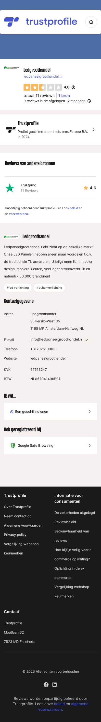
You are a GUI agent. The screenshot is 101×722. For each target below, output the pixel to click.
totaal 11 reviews (39, 95)
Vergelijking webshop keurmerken (21, 548)
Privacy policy (15, 534)
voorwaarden (18, 214)
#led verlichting (18, 287)
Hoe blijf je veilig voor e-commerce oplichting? (73, 554)
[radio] (27, 87)
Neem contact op (18, 516)
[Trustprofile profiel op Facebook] (46, 684)
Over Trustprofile (17, 507)
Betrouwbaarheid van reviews (71, 535)
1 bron (64, 95)
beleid (73, 208)
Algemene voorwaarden (23, 525)
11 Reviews (29, 190)
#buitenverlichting (49, 287)
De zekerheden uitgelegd (74, 512)
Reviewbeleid (65, 522)
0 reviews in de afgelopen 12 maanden (55, 101)
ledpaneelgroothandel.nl (43, 76)
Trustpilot (28, 185)
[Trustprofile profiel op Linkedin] (54, 684)
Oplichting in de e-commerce (69, 573)
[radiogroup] (43, 87)
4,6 (69, 87)
